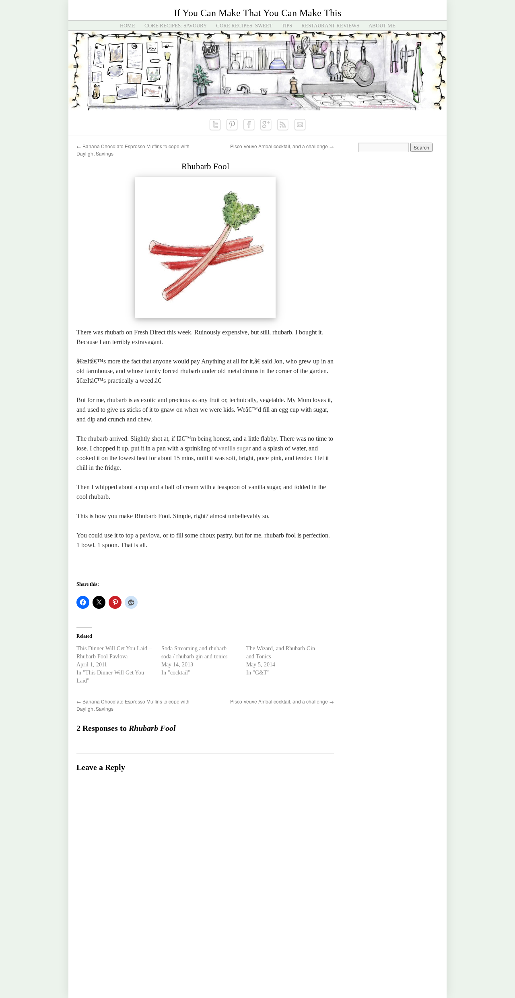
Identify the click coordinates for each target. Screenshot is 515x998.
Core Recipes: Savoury (175, 26)
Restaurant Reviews (330, 26)
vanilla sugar (234, 448)
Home (127, 26)
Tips (287, 26)
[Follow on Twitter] (215, 124)
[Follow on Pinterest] (232, 124)
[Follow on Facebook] (249, 124)
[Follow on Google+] (266, 124)
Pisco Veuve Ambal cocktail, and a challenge (282, 146)
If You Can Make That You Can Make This (257, 13)
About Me (382, 26)
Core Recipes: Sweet (244, 26)
